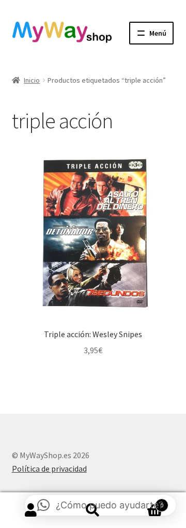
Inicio (32, 80)
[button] (100, 505)
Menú (157, 33)
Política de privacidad (49, 468)
